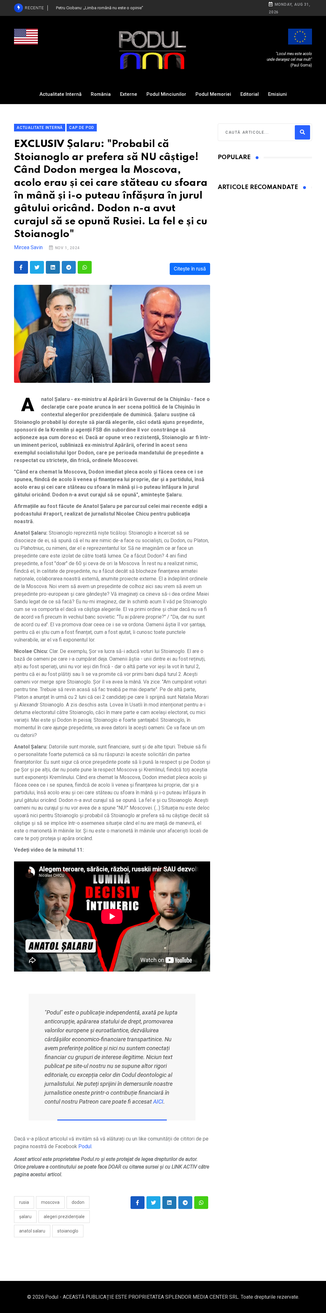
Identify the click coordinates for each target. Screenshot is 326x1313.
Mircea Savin (28, 247)
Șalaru (25, 1216)
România (101, 94)
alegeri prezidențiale (64, 1216)
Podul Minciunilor (166, 94)
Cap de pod (81, 127)
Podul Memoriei (213, 94)
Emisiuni (277, 94)
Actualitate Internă (60, 94)
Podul (84, 1146)
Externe (128, 94)
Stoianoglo (67, 1230)
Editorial (249, 94)
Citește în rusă (190, 269)
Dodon (78, 1202)
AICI (158, 1101)
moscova (50, 1202)
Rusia (24, 1202)
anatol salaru (32, 1230)
